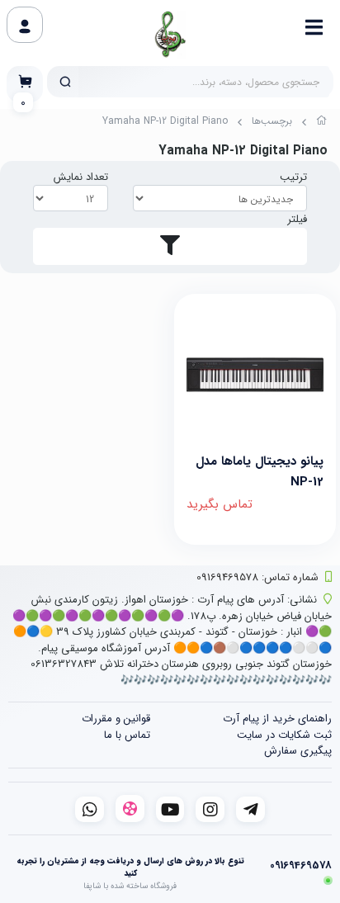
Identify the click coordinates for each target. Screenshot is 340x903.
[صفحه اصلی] (322, 123)
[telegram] (250, 809)
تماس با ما (127, 735)
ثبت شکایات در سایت (284, 735)
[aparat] (130, 808)
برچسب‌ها (272, 121)
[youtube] (170, 809)
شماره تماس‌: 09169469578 (257, 577)
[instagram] (210, 809)
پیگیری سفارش (298, 750)
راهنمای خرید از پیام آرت (277, 718)
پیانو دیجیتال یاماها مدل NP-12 (259, 470)
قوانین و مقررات (116, 718)
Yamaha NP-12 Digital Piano (165, 121)
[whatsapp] (89, 809)
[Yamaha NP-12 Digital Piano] (255, 374)
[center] (65, 82)
